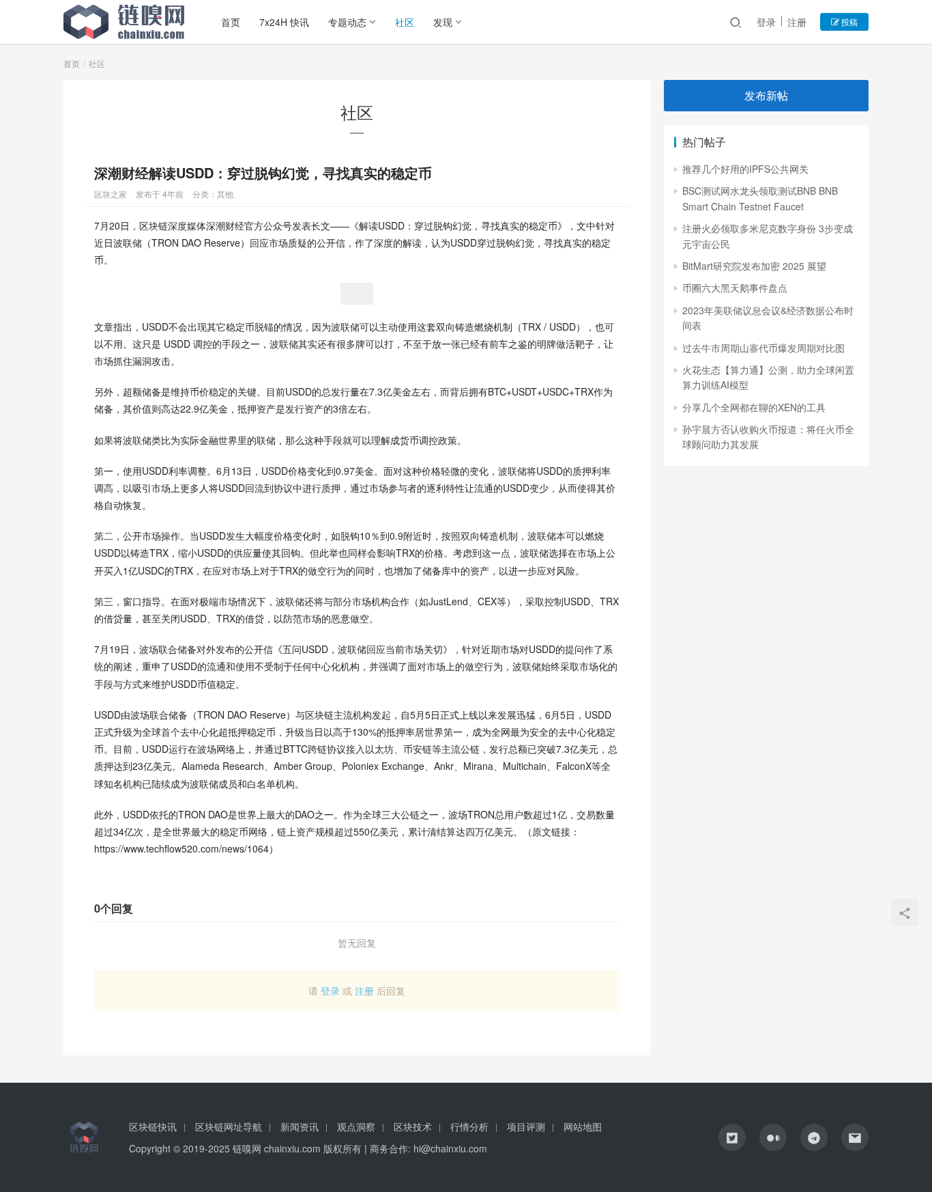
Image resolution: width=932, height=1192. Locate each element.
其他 (225, 193)
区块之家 (110, 193)
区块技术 (413, 1126)
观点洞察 (356, 1126)
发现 (442, 22)
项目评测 (526, 1126)
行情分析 (469, 1126)
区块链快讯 (153, 1126)
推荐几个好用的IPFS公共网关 (745, 169)
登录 (766, 22)
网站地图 (583, 1126)
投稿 (848, 21)
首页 (230, 22)
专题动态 (347, 22)
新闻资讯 (299, 1126)
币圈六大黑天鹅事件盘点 (734, 287)
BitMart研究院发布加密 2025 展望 (754, 266)
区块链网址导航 (228, 1126)
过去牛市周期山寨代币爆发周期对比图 (763, 348)
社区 (404, 22)
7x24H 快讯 (284, 22)
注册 (796, 22)
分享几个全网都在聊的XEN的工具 (754, 407)
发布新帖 (766, 95)
